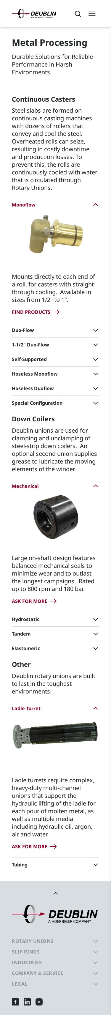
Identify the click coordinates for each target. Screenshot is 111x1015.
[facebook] (15, 1001)
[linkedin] (27, 1001)
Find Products (31, 312)
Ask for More (29, 601)
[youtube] (39, 1001)
